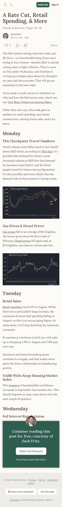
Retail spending (12, 307)
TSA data (47, 151)
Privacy (32, 479)
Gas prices (9, 232)
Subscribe (43, 4)
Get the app (47, 491)
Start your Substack (22, 491)
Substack (15, 499)
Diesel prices (23, 241)
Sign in (55, 4)
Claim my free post (31, 451)
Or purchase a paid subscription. (31, 459)
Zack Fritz (16, 34)
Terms (41, 479)
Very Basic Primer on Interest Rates (29, 102)
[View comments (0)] (17, 45)
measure (14, 385)
